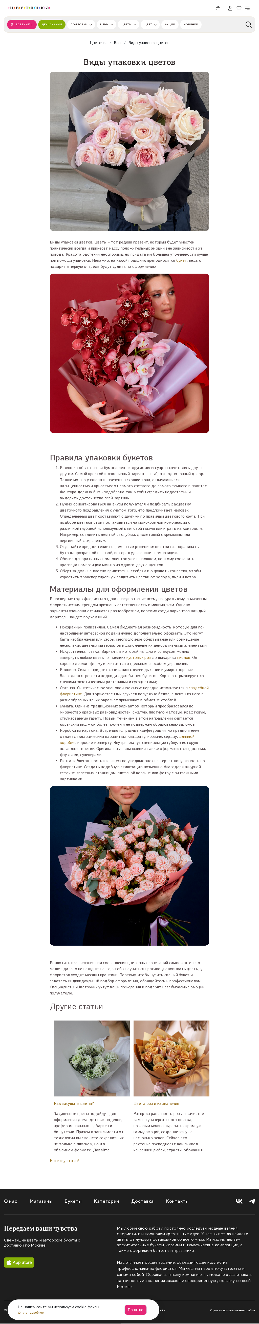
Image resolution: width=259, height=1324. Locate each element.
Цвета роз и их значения (156, 1103)
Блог (118, 42)
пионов (183, 657)
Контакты (177, 1201)
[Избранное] (239, 8)
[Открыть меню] (248, 8)
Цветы (126, 24)
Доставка (142, 1201)
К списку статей (65, 1160)
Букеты (72, 1201)
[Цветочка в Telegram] (252, 1201)
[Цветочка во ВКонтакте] (239, 1201)
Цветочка (99, 42)
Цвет (148, 24)
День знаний (52, 24)
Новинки (191, 24)
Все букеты (24, 24)
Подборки (79, 24)
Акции (170, 24)
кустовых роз (138, 657)
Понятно (135, 1309)
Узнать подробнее (31, 1312)
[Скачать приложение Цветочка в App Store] (19, 1262)
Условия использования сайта (232, 1310)
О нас (10, 1201)
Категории (106, 1201)
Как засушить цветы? (74, 1103)
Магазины (41, 1201)
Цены (104, 24)
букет (181, 260)
